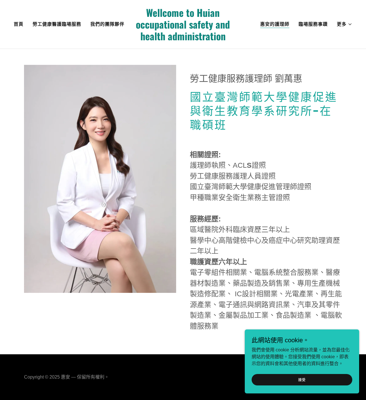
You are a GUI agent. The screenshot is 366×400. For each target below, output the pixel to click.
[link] (183, 38)
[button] (344, 24)
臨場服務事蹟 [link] (313, 24)
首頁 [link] (18, 24)
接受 (302, 380)
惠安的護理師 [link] (274, 24)
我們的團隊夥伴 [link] (107, 24)
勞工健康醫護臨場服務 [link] (57, 24)
